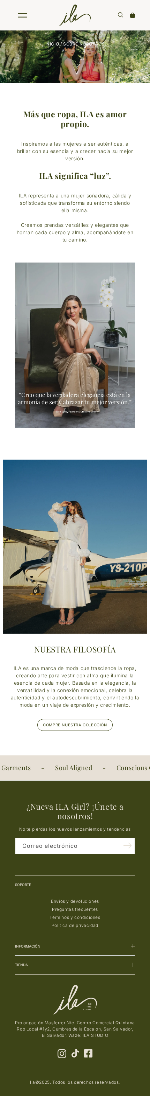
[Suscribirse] (127, 845)
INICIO (52, 44)
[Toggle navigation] (22, 15)
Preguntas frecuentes (75, 909)
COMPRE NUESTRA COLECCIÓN (75, 724)
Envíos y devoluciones (75, 901)
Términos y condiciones (75, 917)
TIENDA (21, 965)
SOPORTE (23, 884)
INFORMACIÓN (27, 946)
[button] (120, 15)
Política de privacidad (75, 925)
